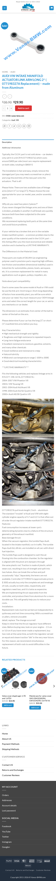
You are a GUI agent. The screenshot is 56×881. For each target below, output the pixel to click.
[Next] (53, 691)
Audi (12, 72)
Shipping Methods (10, 749)
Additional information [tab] (11, 148)
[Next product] (4, 96)
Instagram (7, 842)
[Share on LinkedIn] (29, 126)
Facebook (6, 826)
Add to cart (23, 108)
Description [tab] (7, 142)
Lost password (9, 810)
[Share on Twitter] (14, 126)
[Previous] (2, 691)
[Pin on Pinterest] (24, 126)
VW (17, 120)
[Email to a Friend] (19, 126)
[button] (4, 8)
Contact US (7, 765)
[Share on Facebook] (9, 126)
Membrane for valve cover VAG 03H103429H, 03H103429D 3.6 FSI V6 (40, 698)
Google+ (6, 847)
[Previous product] (10, 96)
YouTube (6, 831)
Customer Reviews (11, 775)
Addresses (7, 800)
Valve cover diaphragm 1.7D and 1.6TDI (14, 697)
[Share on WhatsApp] (4, 126)
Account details (9, 805)
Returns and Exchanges (13, 770)
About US (6, 738)
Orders (5, 795)
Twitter (5, 836)
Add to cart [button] (8, 705)
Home (5, 72)
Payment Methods (10, 744)
